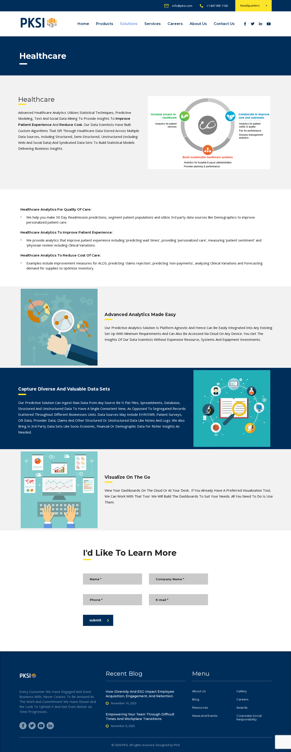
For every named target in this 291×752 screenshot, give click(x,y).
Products (104, 24)
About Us (198, 24)
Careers (175, 24)
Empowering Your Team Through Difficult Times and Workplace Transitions (140, 716)
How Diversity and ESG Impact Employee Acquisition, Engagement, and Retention (140, 694)
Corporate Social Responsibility (249, 717)
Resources (200, 707)
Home (83, 24)
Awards (241, 707)
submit (95, 620)
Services (152, 24)
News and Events (204, 715)
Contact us (224, 24)
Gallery (241, 691)
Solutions (129, 24)
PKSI (177, 745)
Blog (195, 699)
